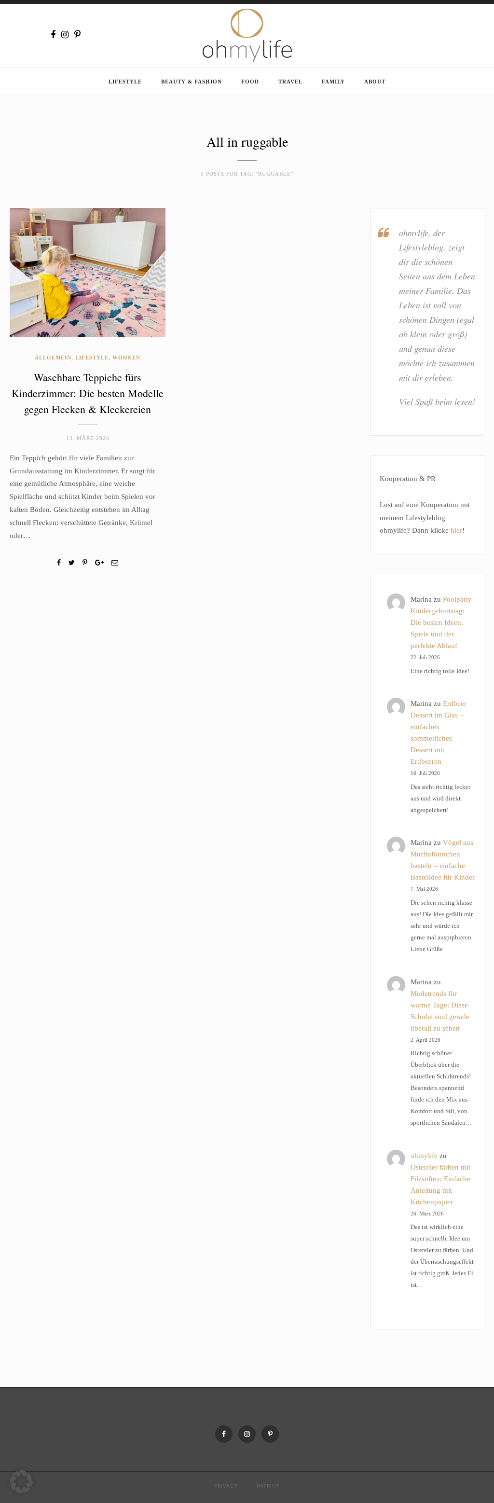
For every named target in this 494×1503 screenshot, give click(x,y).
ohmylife (424, 1155)
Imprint (268, 1486)
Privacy (225, 1486)
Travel (290, 81)
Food (250, 81)
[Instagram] (65, 35)
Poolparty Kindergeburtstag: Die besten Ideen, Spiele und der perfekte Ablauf (441, 622)
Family (333, 81)
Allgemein (53, 357)
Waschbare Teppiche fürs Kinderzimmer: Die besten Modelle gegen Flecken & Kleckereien (88, 393)
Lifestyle (125, 81)
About (374, 81)
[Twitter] (72, 562)
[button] (21, 1482)
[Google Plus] (99, 562)
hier (456, 530)
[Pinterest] (77, 35)
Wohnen (126, 357)
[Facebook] (53, 35)
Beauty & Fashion (191, 81)
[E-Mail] (114, 562)
